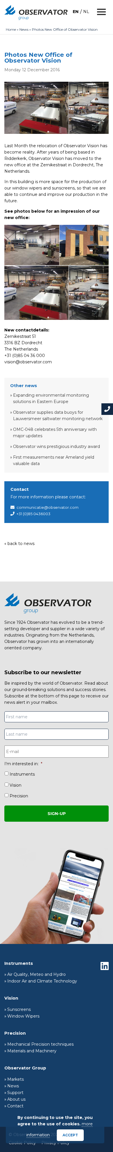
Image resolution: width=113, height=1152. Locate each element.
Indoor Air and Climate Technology (42, 981)
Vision (15, 785)
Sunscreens (19, 1009)
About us (16, 1099)
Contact (15, 1106)
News (23, 29)
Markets (15, 1079)
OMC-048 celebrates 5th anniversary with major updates (55, 432)
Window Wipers (23, 1016)
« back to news (19, 543)
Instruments (22, 774)
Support (15, 1092)
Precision (19, 796)
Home (11, 29)
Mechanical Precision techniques (40, 1044)
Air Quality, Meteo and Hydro (36, 974)
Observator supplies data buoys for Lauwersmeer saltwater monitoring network (58, 415)
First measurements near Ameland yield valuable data (53, 460)
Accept (70, 1135)
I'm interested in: (23, 763)
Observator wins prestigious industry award (56, 446)
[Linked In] (105, 966)
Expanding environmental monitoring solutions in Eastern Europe (51, 398)
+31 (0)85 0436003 (33, 513)
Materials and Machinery (32, 1050)
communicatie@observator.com (48, 507)
